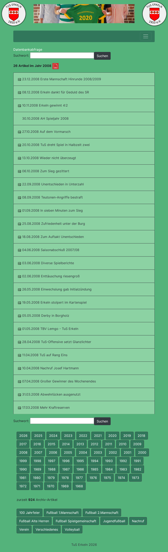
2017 (23, 444)
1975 (107, 478)
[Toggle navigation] (145, 36)
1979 (51, 478)
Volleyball (72, 529)
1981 (22, 478)
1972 (23, 486)
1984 (109, 469)
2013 (80, 444)
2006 (53, 452)
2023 (68, 436)
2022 (83, 436)
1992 (123, 461)
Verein (24, 529)
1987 (66, 469)
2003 (98, 452)
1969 (65, 486)
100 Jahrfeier (29, 513)
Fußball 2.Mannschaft (101, 513)
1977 (79, 478)
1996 (66, 461)
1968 (79, 486)
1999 (23, 461)
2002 (113, 452)
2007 (38, 452)
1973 (135, 478)
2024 (53, 436)
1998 (37, 461)
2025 (38, 436)
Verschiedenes (47, 529)
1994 (94, 461)
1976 (93, 478)
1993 (109, 461)
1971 (36, 486)
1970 (50, 486)
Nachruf (138, 521)
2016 (37, 444)
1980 (37, 478)
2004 (83, 452)
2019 (127, 436)
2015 (51, 444)
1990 (23, 469)
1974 (121, 478)
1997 (51, 461)
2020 (112, 436)
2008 (23, 452)
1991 (137, 461)
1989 (37, 469)
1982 (137, 469)
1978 (65, 478)
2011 (108, 444)
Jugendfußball (114, 521)
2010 (122, 444)
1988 (52, 469)
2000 (142, 452)
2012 (94, 444)
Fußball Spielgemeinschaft (76, 521)
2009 (137, 444)
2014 (66, 444)
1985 (94, 469)
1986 (80, 469)
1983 (123, 469)
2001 (127, 452)
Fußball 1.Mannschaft (63, 513)
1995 (80, 461)
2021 (98, 436)
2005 (68, 452)
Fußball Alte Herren (34, 521)
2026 (23, 436)
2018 (141, 436)
